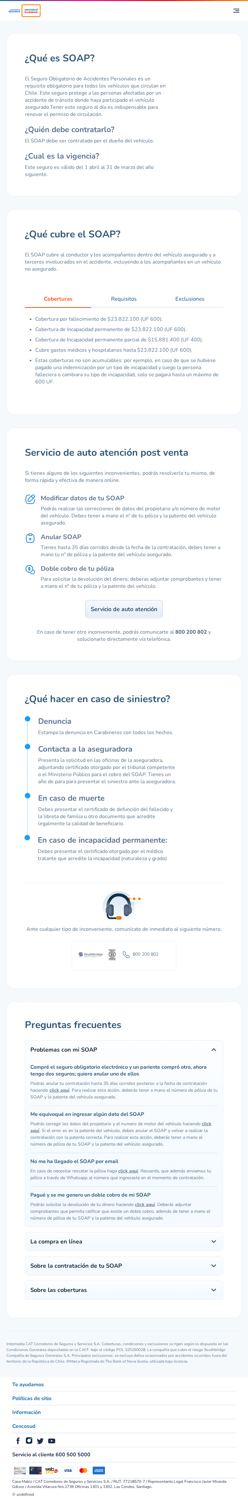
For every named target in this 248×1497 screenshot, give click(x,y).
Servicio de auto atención (124, 609)
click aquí (59, 1090)
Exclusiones (189, 299)
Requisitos (124, 299)
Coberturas (58, 299)
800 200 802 (191, 632)
